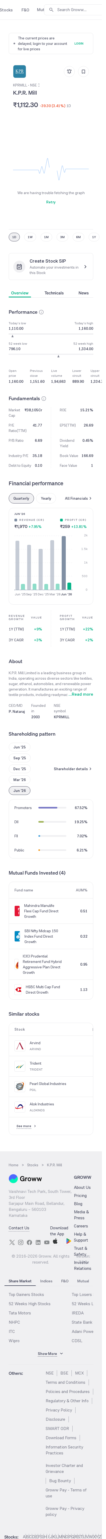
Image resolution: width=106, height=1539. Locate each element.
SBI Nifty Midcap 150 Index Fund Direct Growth (41, 936)
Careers (81, 1226)
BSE (64, 1373)
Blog (78, 1204)
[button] (41, 312)
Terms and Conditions (65, 1382)
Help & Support (81, 1237)
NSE (50, 1373)
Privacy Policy (59, 1410)
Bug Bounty (60, 1481)
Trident (35, 1063)
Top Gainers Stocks (26, 1294)
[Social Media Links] (12, 1242)
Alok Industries (42, 1104)
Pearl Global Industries (48, 1083)
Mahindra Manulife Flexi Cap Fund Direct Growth (41, 911)
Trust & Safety (80, 1251)
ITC (12, 1331)
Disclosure (55, 1419)
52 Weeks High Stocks (30, 1304)
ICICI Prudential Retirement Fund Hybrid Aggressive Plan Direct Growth (42, 964)
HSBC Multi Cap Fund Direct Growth (43, 989)
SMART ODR (57, 1428)
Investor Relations (82, 1265)
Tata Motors (20, 1313)
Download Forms (61, 1438)
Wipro (14, 1341)
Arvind (35, 1042)
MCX (79, 1373)
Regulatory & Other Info (67, 1401)
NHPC (14, 1322)
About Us (82, 1187)
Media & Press (81, 1215)
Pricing (80, 1195)
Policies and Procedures (68, 1391)
